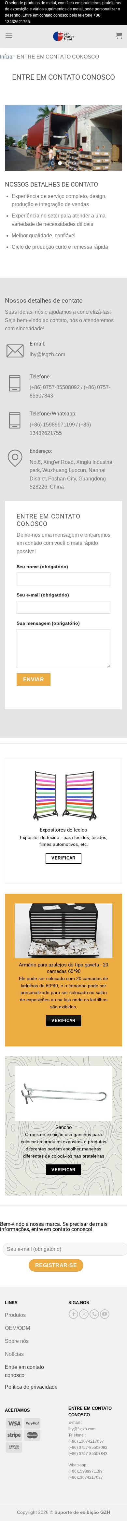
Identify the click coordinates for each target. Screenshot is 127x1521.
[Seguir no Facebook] (73, 1314)
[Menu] (9, 35)
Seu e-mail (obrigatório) (43, 594)
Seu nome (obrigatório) (42, 566)
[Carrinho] (119, 35)
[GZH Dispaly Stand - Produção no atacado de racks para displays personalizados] (63, 36)
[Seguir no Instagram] (84, 1314)
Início (6, 56)
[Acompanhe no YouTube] (104, 1314)
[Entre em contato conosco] (94, 1314)
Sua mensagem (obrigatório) (48, 623)
